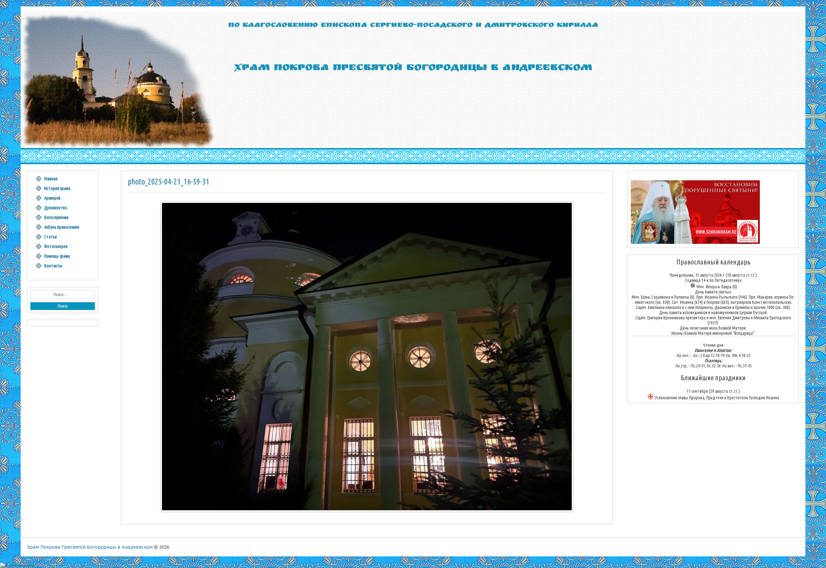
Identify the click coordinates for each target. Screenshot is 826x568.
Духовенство (55, 207)
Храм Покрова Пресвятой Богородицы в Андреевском (90, 547)
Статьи (50, 236)
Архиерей (52, 198)
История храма (57, 188)
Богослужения (56, 217)
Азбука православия (61, 227)
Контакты (53, 265)
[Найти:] (62, 294)
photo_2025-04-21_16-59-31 (168, 181)
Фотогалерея (55, 246)
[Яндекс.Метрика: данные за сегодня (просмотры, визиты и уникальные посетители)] (17, 565)
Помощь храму (57, 256)
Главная (50, 178)
